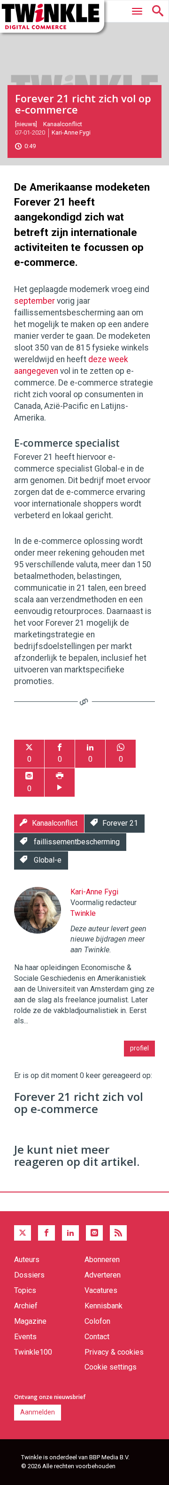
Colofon (97, 1321)
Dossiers (29, 1275)
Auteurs (26, 1259)
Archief (26, 1305)
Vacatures (100, 1290)
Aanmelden (37, 1412)
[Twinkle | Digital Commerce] (52, 16)
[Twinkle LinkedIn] (70, 1233)
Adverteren (102, 1275)
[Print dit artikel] (60, 782)
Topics (25, 1290)
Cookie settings (110, 1367)
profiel (139, 1048)
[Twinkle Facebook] (46, 1233)
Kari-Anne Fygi (71, 132)
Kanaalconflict (62, 124)
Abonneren (102, 1259)
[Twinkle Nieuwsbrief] (94, 1233)
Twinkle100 (33, 1352)
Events (25, 1336)
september (35, 301)
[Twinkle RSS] (118, 1233)
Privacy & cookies (114, 1352)
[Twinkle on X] (22, 1233)
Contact (96, 1336)
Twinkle (83, 913)
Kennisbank (103, 1305)
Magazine (30, 1321)
